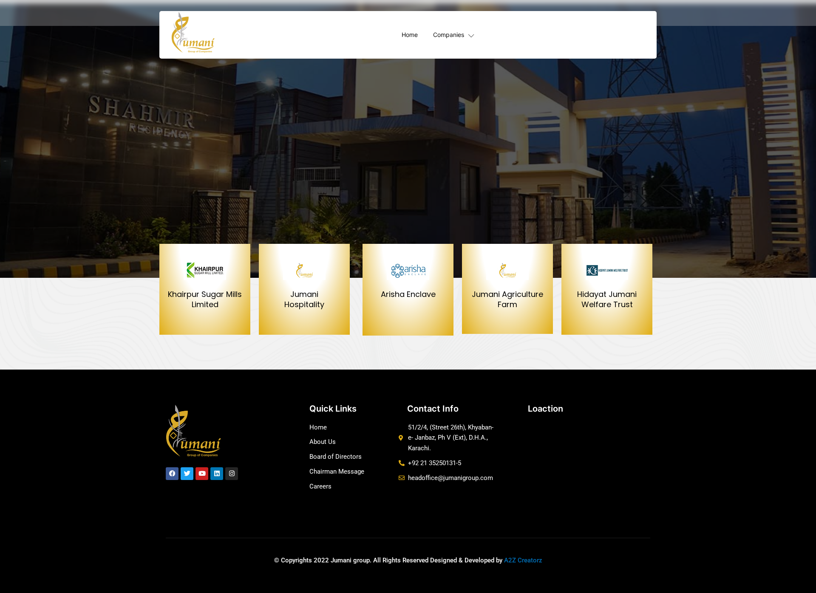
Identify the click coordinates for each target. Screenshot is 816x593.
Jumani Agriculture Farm (507, 299)
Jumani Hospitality (304, 299)
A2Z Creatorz (523, 560)
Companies (448, 34)
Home (410, 34)
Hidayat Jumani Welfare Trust (607, 299)
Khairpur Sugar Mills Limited (205, 299)
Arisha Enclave (408, 294)
